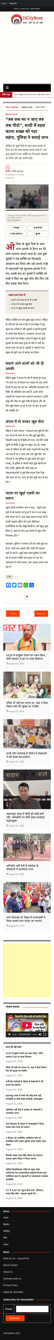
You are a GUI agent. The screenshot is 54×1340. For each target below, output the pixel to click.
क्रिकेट (6, 1224)
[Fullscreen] (44, 1034)
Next (39, 613)
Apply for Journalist (13, 1292)
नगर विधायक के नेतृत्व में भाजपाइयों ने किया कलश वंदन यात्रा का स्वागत (25, 1126)
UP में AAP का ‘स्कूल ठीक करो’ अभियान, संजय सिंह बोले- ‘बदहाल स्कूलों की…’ (25, 1192)
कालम (5, 1217)
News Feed (27, 107)
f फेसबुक (16, 228)
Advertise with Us (12, 1278)
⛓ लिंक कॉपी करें (16, 234)
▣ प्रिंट (38, 234)
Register (13, 3)
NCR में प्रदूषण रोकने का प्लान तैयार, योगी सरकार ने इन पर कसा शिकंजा (24, 1055)
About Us (8, 1272)
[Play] (9, 1034)
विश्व (5, 1238)
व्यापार (5, 1244)
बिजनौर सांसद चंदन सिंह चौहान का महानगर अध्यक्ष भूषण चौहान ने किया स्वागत (24, 1157)
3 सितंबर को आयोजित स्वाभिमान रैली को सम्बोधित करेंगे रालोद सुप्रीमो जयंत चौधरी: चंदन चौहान (26, 1142)
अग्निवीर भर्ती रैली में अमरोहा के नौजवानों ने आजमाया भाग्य (24, 1112)
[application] (27, 1025)
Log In (4, 3)
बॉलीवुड (6, 1231)
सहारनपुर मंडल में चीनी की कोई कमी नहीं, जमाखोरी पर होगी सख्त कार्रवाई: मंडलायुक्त (25, 817)
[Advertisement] (27, 54)
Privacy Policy (10, 1285)
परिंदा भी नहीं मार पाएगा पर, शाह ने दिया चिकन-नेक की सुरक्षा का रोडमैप (26, 1069)
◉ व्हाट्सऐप (38, 228)
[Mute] (40, 1034)
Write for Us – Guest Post (16, 1258)
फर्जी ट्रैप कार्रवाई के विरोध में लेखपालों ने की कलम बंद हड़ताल (24, 1083)
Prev (14, 613)
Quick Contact (10, 1265)
